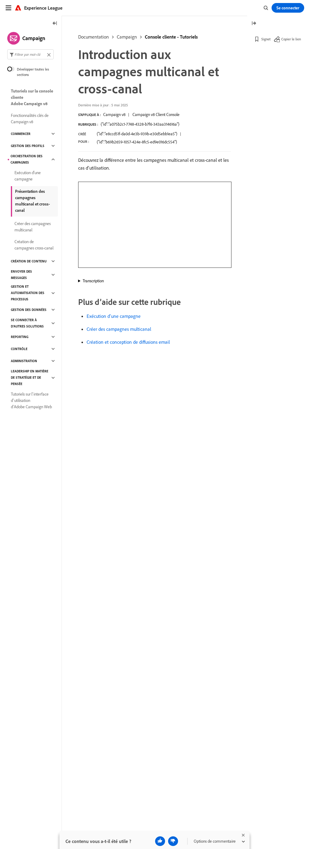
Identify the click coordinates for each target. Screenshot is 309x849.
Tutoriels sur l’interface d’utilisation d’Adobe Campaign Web (31, 400)
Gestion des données (28, 310)
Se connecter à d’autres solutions (27, 323)
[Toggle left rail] (55, 23)
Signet (266, 39)
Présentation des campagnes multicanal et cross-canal (32, 201)
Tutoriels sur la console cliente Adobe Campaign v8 (32, 97)
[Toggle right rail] (253, 23)
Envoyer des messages (21, 274)
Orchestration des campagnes (27, 159)
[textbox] (30, 54)
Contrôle (19, 349)
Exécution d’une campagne (114, 316)
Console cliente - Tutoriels (171, 37)
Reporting (19, 337)
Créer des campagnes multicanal (119, 329)
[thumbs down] (173, 841)
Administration (24, 361)
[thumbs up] (160, 841)
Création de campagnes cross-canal (33, 245)
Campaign (127, 37)
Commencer (20, 134)
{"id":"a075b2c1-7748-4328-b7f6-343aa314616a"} (140, 124)
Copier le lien (291, 39)
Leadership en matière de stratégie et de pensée (29, 377)
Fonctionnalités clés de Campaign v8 (30, 118)
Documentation (93, 37)
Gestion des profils (27, 146)
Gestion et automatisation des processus (27, 292)
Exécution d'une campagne (27, 176)
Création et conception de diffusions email (128, 342)
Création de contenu (28, 261)
